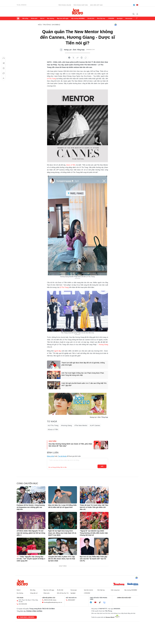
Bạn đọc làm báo (27, 617)
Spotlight (120, 18)
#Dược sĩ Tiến (53, 429)
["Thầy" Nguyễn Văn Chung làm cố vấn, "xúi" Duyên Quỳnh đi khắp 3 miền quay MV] (31, 546)
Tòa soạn (20, 597)
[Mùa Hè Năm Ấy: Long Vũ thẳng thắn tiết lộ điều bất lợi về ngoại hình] (62, 494)
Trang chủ (18, 18)
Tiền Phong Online (64, 5)
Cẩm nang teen (115, 590)
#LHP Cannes (95, 425)
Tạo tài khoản (62, 456)
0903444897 (71, 600)
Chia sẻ (3, 63)
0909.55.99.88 (48, 600)
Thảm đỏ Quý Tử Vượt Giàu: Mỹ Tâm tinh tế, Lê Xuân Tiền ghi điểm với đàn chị (94, 507)
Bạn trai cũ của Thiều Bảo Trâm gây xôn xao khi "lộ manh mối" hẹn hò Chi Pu (93, 559)
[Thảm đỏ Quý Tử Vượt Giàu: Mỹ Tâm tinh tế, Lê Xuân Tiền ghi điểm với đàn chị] (94, 494)
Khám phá (34, 18)
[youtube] (137, 5)
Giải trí (42, 18)
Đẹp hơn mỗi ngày (62, 18)
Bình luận (3, 73)
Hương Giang (103, 344)
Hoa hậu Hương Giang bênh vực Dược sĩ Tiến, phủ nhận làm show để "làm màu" (70, 445)
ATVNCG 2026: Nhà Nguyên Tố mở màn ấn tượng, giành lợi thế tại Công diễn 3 (31, 533)
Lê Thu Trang (51, 78)
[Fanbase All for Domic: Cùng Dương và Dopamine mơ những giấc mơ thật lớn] (31, 494)
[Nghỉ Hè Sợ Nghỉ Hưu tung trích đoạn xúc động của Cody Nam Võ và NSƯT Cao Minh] (62, 520)
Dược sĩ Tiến (70, 165)
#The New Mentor (80, 425)
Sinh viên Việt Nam (96, 5)
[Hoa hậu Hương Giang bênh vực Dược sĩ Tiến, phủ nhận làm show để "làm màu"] (101, 445)
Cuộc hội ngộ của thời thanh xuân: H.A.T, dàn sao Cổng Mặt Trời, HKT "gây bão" (84, 384)
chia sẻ (69, 57)
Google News (115, 24)
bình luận (86, 57)
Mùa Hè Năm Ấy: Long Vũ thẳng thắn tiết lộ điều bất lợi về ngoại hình (62, 506)
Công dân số (33, 593)
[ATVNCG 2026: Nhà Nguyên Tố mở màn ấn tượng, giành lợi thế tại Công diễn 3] (31, 520)
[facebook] (134, 5)
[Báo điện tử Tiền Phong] (118, 584)
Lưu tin (3, 68)
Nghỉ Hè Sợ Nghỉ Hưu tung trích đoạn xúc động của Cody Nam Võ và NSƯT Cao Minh (62, 533)
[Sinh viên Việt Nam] (132, 584)
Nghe (3, 58)
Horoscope (128, 18)
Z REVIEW (111, 18)
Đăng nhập (50, 456)
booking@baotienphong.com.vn (53, 602)
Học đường (50, 18)
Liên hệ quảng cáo (48, 597)
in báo (81, 57)
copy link (77, 57)
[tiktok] (101, 602)
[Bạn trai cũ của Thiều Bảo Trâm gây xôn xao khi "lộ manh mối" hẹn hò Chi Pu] (94, 546)
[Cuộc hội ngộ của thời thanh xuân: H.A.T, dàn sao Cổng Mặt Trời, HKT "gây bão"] (53, 385)
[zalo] (105, 602)
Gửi (102, 466)
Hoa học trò (22, 582)
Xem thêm (136, 18)
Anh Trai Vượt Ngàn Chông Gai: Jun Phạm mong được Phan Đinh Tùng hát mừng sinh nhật (83, 374)
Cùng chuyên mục (27, 483)
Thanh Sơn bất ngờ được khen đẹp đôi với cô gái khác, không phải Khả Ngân (83, 364)
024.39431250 (23, 604)
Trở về (3, 78)
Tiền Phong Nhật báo (80, 5)
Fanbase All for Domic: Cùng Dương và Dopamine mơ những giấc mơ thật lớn (31, 507)
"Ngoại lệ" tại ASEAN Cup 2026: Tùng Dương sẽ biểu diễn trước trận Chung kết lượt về (94, 533)
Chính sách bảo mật (124, 597)
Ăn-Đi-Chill (91, 18)
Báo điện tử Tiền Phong (77, 11)
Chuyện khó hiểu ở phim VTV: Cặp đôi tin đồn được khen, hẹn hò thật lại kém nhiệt (61, 559)
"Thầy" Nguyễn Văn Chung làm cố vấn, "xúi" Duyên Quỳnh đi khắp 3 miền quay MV (31, 559)
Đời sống (25, 18)
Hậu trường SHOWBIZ (78, 18)
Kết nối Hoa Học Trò (63, 593)
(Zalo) (54, 600)
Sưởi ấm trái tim (88, 590)
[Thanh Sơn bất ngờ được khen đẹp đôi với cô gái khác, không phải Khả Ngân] (53, 365)
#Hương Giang (66, 425)
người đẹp (57, 351)
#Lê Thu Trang (53, 425)
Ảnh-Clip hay (101, 18)
